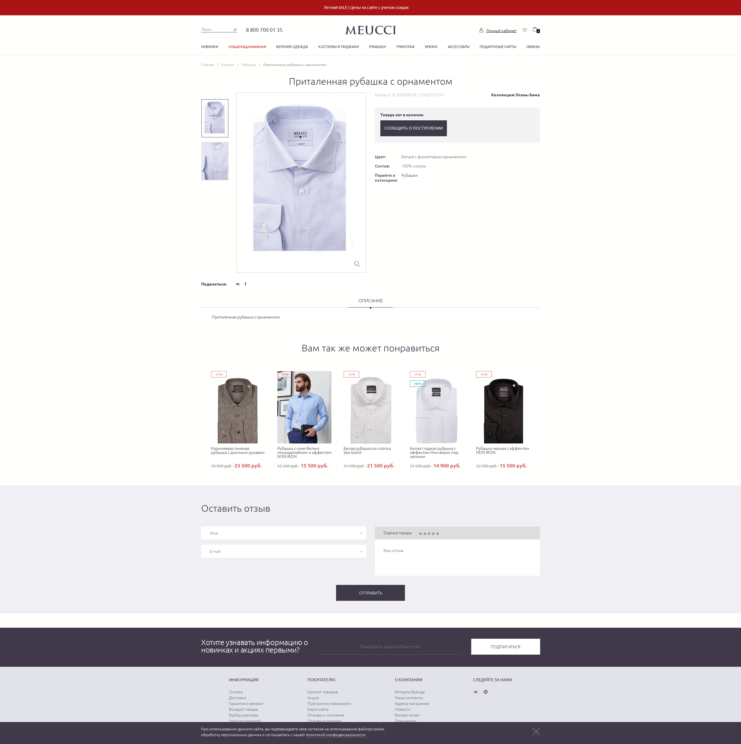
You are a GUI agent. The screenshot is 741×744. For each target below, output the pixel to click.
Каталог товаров (322, 692)
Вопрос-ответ (407, 715)
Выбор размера (243, 715)
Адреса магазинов (412, 703)
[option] (301, 182)
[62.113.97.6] (370, 29)
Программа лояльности (329, 703)
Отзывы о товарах (324, 721)
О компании (408, 679)
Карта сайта (318, 709)
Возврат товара (243, 709)
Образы (533, 47)
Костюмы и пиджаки (338, 47)
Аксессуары (458, 47)
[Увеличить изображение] (357, 263)
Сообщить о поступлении (413, 128)
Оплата (236, 692)
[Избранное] (525, 30)
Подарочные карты (498, 47)
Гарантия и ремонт (246, 703)
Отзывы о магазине (325, 715)
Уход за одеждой (245, 721)
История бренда (410, 692)
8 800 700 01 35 (264, 30)
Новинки (209, 47)
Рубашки (377, 47)
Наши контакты (409, 697)
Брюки (431, 47)
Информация (243, 679)
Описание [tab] (370, 300)
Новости (402, 709)
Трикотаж (405, 47)
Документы (405, 721)
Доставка (237, 697)
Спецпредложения (247, 47)
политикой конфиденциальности (336, 735)
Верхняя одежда (292, 47)
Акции (313, 697)
